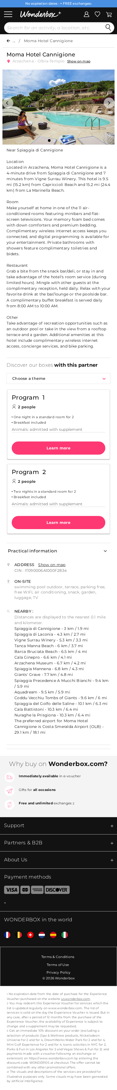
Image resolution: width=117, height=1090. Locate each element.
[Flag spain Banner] (51, 935)
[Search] (108, 27)
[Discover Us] (57, 891)
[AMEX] (37, 891)
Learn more (58, 448)
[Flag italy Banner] (62, 935)
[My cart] (109, 13)
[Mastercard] (25, 891)
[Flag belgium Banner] (16, 935)
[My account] (86, 13)
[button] (7, 102)
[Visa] (9, 891)
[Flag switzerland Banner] (28, 935)
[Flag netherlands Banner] (40, 935)
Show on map (78, 61)
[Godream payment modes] (58, 903)
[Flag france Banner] (5, 935)
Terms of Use (58, 965)
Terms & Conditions (58, 957)
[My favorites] (97, 13)
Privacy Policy (59, 972)
